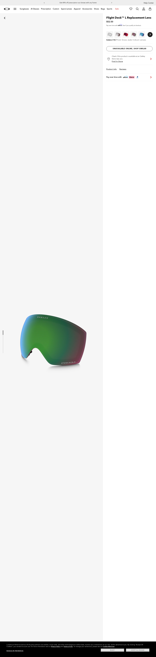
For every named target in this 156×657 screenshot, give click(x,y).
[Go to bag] (150, 9)
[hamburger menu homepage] (15, 9)
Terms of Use (68, 646)
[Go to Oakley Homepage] (7, 9)
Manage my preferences (15, 651)
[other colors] (150, 34)
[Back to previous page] (1, 15)
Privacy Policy (55, 646)
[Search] (137, 9)
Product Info (111, 69)
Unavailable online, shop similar (129, 49)
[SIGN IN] (143, 9)
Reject (112, 650)
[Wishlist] (131, 9)
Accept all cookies (137, 650)
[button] (44, 2)
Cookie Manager (109, 646)
